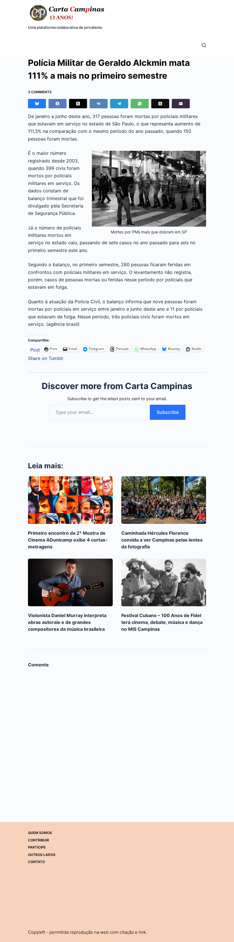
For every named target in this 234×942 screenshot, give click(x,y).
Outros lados (41, 855)
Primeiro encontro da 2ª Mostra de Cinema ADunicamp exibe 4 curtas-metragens (68, 540)
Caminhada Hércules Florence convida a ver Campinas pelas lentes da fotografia (162, 540)
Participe (37, 847)
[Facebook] (57, 103)
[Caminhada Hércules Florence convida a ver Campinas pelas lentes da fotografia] (163, 500)
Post (35, 349)
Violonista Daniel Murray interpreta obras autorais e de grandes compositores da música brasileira (67, 622)
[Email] (181, 103)
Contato (36, 862)
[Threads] (160, 103)
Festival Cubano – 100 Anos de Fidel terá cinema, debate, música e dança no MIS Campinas (162, 622)
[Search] (204, 45)
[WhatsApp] (140, 103)
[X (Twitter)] (78, 103)
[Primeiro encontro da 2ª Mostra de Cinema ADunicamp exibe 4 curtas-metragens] (70, 500)
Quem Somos (40, 833)
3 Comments (40, 92)
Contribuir (38, 840)
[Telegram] (119, 103)
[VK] (99, 103)
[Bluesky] (37, 103)
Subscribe (168, 412)
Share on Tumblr (45, 357)
